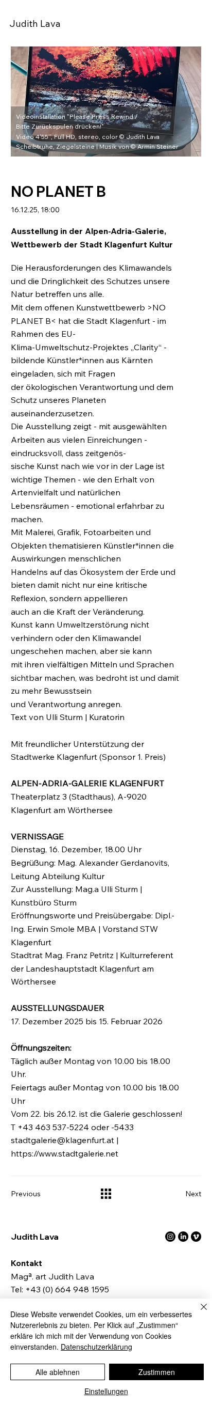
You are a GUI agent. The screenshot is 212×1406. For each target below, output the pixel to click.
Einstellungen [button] (106, 1391)
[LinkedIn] (183, 1236)
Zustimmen (156, 1372)
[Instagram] (170, 1236)
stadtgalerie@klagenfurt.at (62, 1140)
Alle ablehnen (58, 1372)
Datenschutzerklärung (96, 1346)
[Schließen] (197, 1313)
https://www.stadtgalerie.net (64, 1153)
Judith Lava (35, 23)
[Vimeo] (196, 1236)
